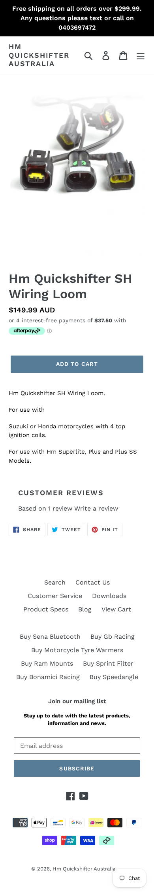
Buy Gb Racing (112, 636)
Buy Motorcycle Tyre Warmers (77, 650)
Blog (85, 609)
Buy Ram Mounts (47, 663)
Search (55, 582)
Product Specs (45, 609)
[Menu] (140, 55)
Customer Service (55, 596)
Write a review (96, 508)
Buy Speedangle (114, 677)
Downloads (109, 596)
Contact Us (92, 582)
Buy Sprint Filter (108, 663)
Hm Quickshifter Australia (39, 55)
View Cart (116, 609)
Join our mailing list (77, 701)
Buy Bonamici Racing (48, 677)
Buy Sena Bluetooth (50, 636)
